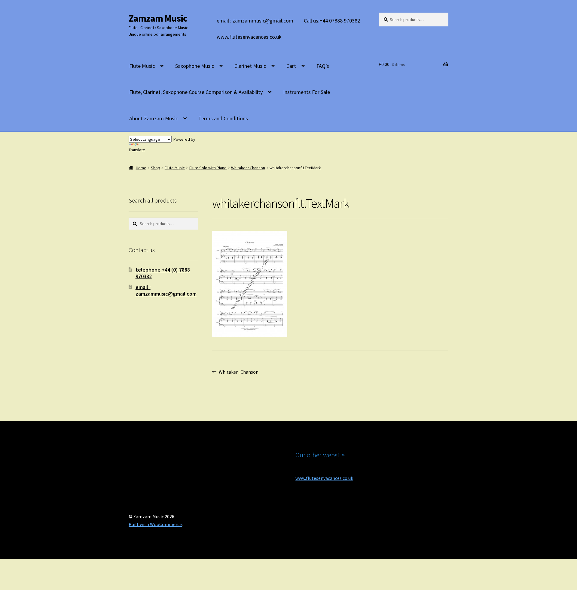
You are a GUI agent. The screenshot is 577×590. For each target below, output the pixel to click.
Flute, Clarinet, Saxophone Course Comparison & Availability (196, 92)
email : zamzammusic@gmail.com (255, 20)
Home (141, 167)
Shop (155, 167)
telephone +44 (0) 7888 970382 (163, 273)
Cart (291, 65)
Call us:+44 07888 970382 (332, 20)
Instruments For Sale (306, 92)
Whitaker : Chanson (248, 167)
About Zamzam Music (153, 118)
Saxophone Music (194, 65)
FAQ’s (322, 65)
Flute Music (142, 65)
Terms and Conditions (223, 118)
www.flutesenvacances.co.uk (249, 36)
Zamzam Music (158, 18)
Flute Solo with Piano (208, 167)
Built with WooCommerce (155, 524)
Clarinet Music (250, 65)
